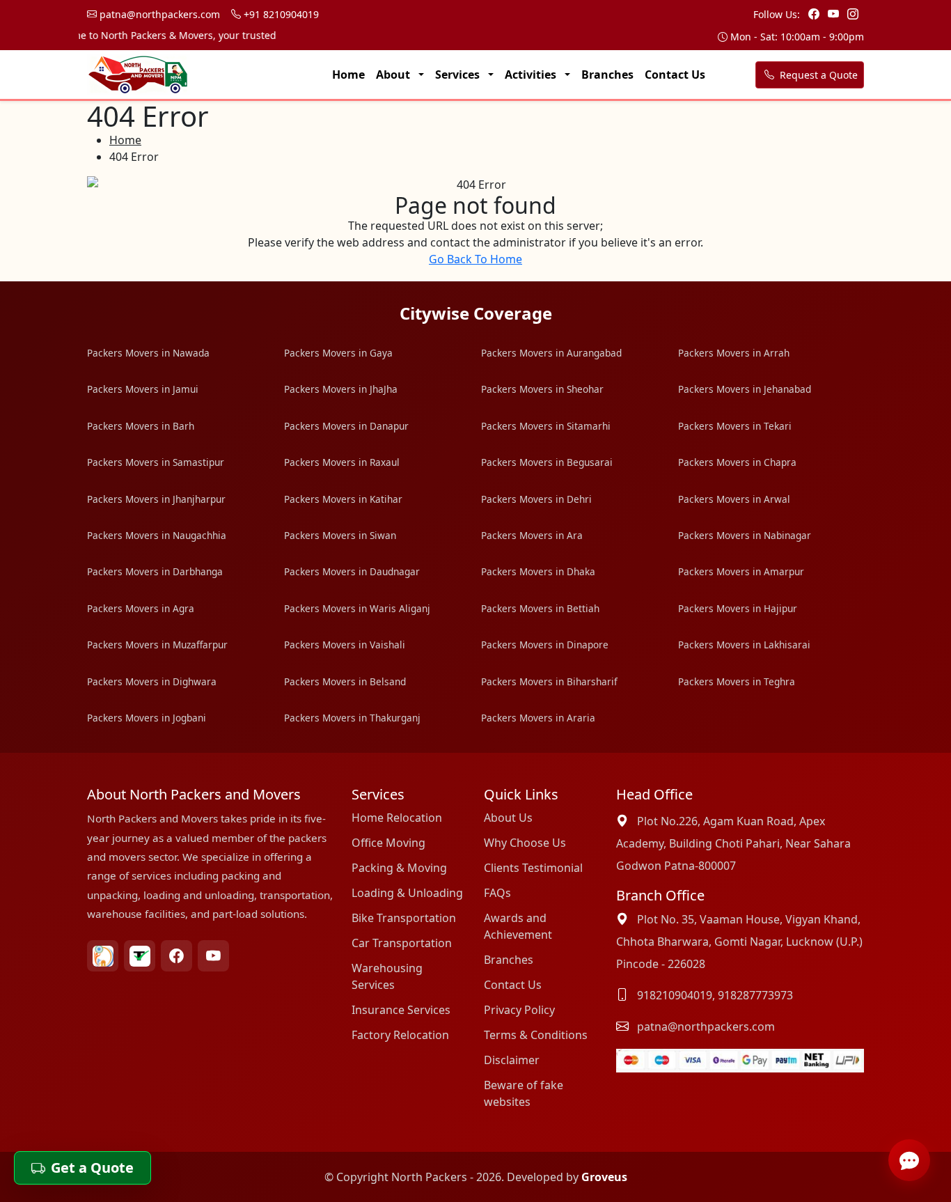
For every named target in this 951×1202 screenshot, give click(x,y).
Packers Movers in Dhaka (538, 571)
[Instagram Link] (852, 14)
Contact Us (675, 74)
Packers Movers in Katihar (343, 499)
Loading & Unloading (407, 892)
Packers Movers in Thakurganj (352, 717)
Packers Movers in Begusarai (547, 462)
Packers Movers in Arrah (733, 352)
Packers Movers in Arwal (734, 499)
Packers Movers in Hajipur (737, 608)
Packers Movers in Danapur (346, 425)
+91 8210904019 (280, 14)
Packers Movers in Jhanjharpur (156, 499)
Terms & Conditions (536, 1035)
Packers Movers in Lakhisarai (744, 644)
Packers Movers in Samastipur (155, 462)
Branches (607, 74)
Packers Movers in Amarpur (741, 571)
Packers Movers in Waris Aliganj (357, 608)
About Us (508, 817)
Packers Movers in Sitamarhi (546, 425)
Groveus (604, 1177)
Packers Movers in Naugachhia (156, 535)
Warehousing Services (387, 976)
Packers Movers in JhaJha (341, 389)
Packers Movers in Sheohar (542, 389)
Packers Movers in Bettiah (540, 608)
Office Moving (388, 842)
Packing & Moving (399, 867)
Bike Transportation (404, 918)
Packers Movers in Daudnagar (352, 571)
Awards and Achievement (518, 926)
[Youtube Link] (835, 14)
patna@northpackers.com (158, 14)
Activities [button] (532, 74)
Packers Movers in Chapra (737, 462)
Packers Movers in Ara (532, 535)
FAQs (497, 892)
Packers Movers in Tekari (735, 425)
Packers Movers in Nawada (148, 352)
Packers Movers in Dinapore (544, 644)
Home (348, 74)
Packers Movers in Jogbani (146, 717)
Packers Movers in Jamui (142, 389)
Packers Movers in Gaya (338, 352)
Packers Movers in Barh (140, 425)
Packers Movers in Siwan (340, 535)
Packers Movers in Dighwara (152, 681)
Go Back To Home (475, 259)
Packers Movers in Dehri (536, 499)
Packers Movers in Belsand (345, 681)
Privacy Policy (519, 1009)
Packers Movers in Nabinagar (744, 535)
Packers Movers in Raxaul (342, 462)
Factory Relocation (400, 1035)
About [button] (394, 74)
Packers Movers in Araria (538, 717)
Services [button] (458, 74)
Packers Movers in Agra (140, 608)
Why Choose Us (525, 842)
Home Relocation (397, 817)
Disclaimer (512, 1060)
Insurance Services (401, 1009)
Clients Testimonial (533, 867)
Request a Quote (817, 74)
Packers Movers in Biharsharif (549, 681)
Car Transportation (402, 943)
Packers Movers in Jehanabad (744, 389)
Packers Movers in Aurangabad (551, 352)
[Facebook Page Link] (815, 14)
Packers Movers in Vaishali (344, 644)
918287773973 (755, 995)
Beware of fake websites (523, 1093)
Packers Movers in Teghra (736, 681)
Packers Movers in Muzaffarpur (157, 644)
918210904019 (674, 995)
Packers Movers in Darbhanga (155, 571)
